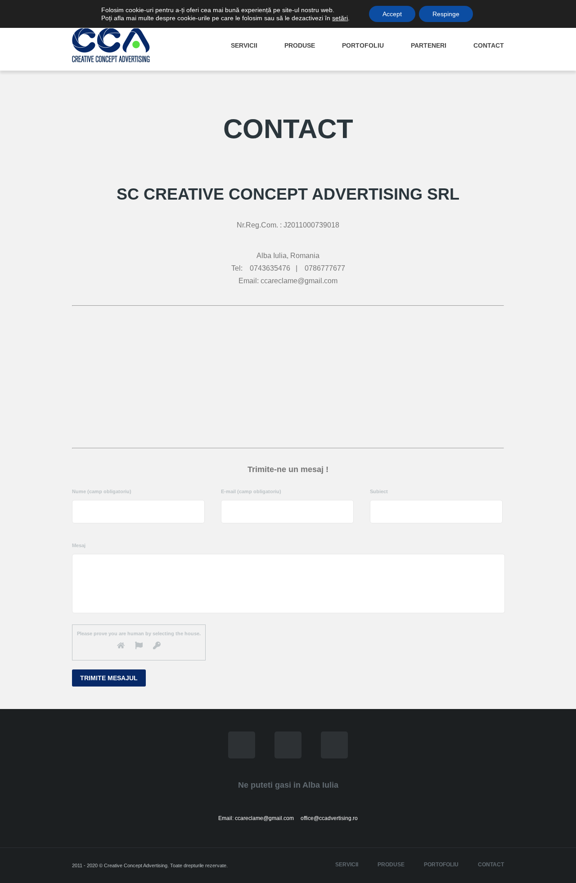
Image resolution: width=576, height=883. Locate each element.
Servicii (244, 45)
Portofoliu (363, 45)
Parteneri (428, 45)
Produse (299, 45)
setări (340, 18)
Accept (392, 14)
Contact (488, 45)
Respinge (445, 14)
